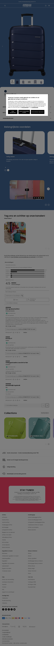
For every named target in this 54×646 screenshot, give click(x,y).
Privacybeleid (25, 107)
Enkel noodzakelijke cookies (24, 112)
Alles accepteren (13, 112)
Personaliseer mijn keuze (38, 111)
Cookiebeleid (35, 107)
